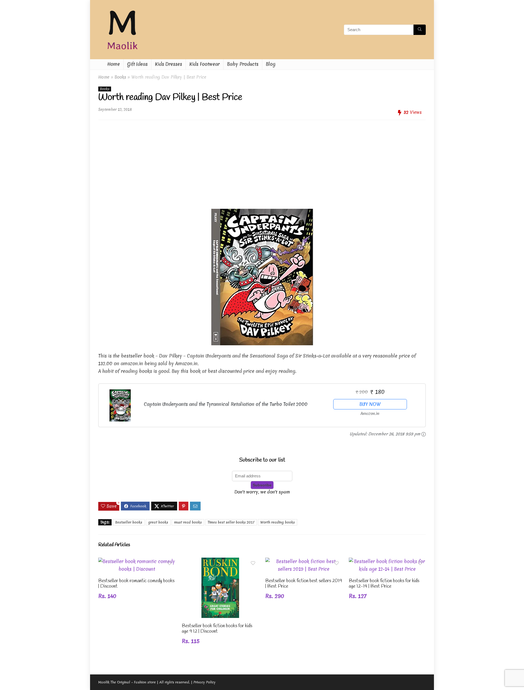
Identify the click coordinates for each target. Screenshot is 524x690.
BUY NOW (370, 404)
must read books (188, 522)
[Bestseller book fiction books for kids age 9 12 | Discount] (220, 561)
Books (120, 77)
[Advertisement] (262, 162)
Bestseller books (128, 522)
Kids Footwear (204, 64)
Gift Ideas (137, 64)
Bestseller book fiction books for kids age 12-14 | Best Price (384, 584)
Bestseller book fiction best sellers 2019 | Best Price (303, 584)
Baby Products (242, 64)
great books (158, 522)
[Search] (419, 30)
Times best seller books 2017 (231, 522)
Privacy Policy (204, 682)
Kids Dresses (168, 64)
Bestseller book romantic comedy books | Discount (136, 584)
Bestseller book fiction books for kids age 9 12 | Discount (217, 629)
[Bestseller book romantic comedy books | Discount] (136, 561)
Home (113, 64)
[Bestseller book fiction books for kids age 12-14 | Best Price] (387, 561)
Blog (270, 64)
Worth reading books (277, 522)
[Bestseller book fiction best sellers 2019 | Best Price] (303, 561)
